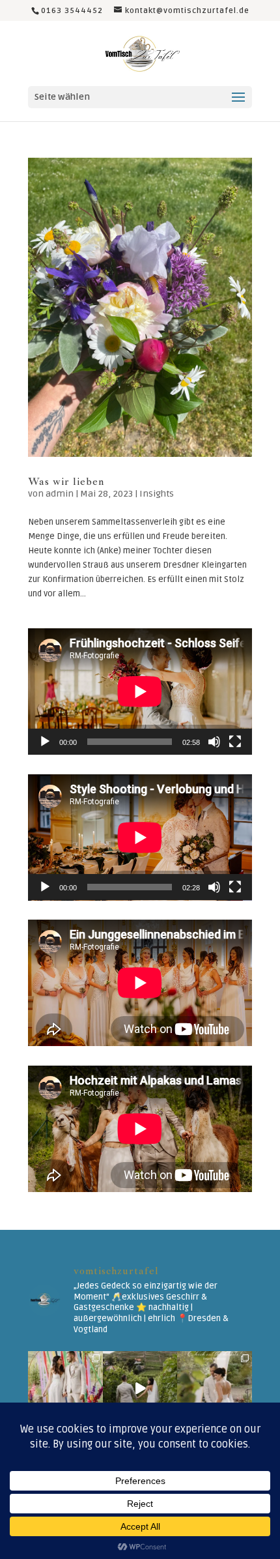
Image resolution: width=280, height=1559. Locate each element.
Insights (156, 493)
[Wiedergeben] (44, 741)
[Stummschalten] (214, 741)
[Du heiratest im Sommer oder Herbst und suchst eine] (140, 1388)
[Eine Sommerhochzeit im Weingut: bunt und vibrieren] (65, 1388)
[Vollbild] (235, 741)
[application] (140, 691)
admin (60, 493)
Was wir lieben (66, 481)
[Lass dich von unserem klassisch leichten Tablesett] (214, 1388)
